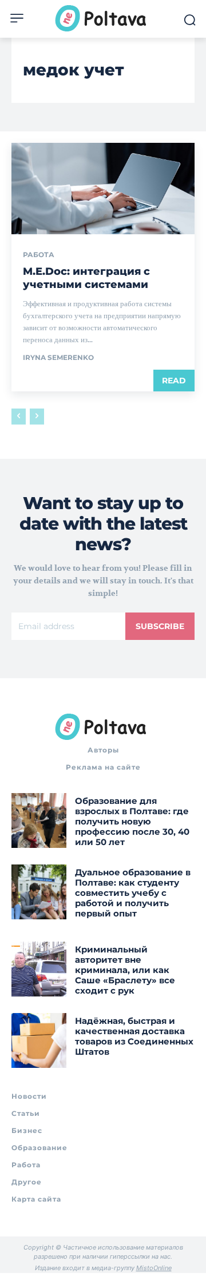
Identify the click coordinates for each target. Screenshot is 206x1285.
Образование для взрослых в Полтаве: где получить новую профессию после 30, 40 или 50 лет (132, 821)
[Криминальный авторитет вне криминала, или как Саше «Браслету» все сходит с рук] (38, 969)
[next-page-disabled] (37, 417)
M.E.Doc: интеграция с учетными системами (86, 278)
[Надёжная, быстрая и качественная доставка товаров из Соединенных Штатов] (38, 1040)
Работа (38, 254)
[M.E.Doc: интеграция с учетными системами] (103, 188)
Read (174, 380)
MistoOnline (154, 1268)
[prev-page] (18, 417)
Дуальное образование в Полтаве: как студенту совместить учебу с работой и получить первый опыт (133, 893)
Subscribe (160, 626)
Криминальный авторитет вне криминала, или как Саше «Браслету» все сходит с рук (125, 970)
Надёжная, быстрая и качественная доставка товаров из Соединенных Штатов (134, 1036)
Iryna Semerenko (58, 357)
